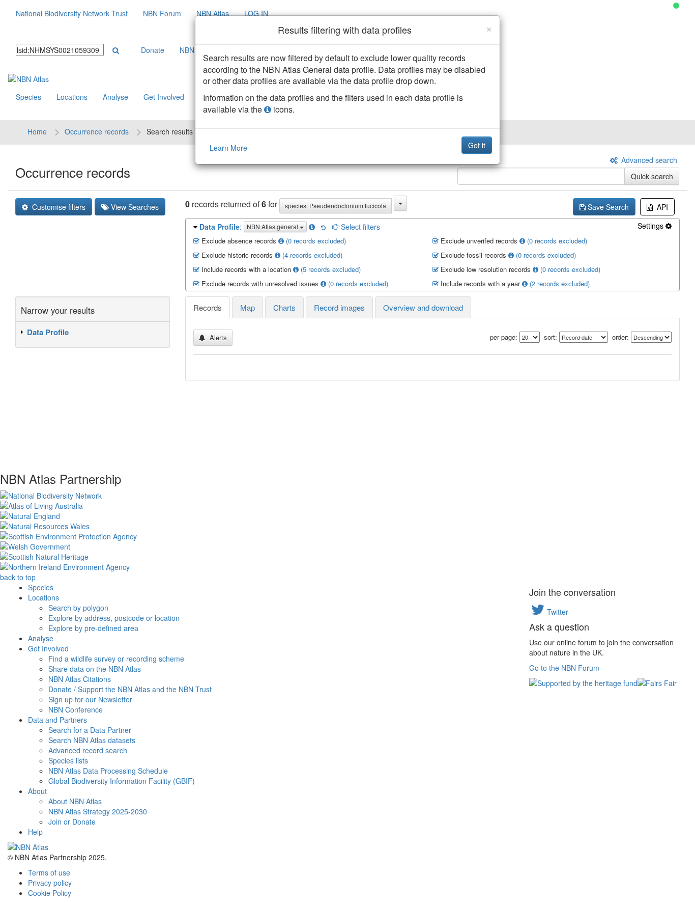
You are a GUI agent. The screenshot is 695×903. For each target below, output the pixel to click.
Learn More (228, 148)
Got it (476, 145)
